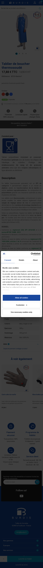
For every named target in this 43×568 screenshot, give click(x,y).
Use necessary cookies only (21, 312)
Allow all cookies (21, 298)
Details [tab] (21, 260)
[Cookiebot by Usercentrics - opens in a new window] (30, 254)
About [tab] (35, 260)
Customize (20, 305)
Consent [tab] (7, 260)
